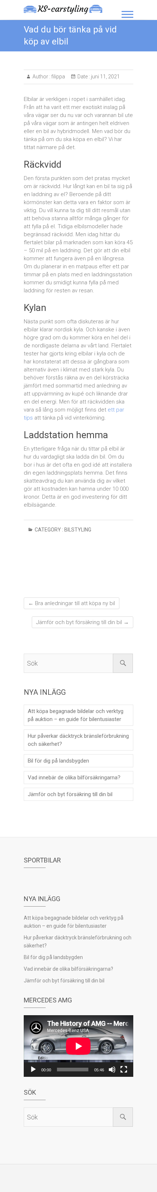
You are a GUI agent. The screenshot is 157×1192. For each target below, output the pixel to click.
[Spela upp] (33, 1069)
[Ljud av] (112, 1069)
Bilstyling (77, 530)
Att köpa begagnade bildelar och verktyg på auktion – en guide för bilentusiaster (75, 715)
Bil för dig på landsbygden (58, 760)
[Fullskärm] (123, 1069)
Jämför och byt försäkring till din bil (82, 622)
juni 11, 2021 (105, 76)
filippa (57, 76)
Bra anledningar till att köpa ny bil (71, 603)
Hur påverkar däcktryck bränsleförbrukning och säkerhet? (78, 740)
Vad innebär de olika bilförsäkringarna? (74, 777)
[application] (78, 1046)
